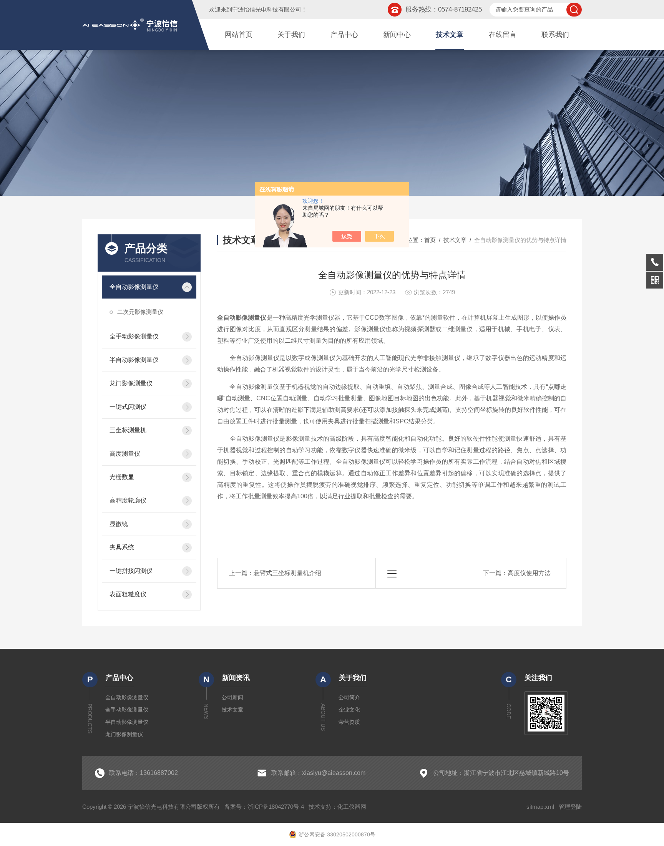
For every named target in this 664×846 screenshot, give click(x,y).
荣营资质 (349, 722)
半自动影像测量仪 (134, 360)
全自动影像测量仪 (134, 287)
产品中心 (344, 34)
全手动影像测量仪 (134, 336)
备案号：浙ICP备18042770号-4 (264, 806)
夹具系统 (122, 547)
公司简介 (349, 697)
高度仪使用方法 (529, 573)
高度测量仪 (125, 453)
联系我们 (555, 34)
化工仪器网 (351, 806)
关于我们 (291, 34)
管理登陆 (570, 806)
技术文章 (449, 34)
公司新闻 (232, 697)
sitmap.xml (540, 806)
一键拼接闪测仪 (131, 570)
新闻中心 (397, 34)
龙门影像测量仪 (131, 383)
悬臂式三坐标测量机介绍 (287, 573)
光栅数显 (122, 477)
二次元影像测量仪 (140, 312)
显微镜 (119, 524)
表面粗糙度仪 (128, 594)
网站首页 (238, 34)
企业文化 (349, 710)
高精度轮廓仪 (128, 500)
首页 (430, 240)
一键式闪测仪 (128, 406)
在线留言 (502, 34)
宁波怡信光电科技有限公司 (266, 9)
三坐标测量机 (128, 430)
